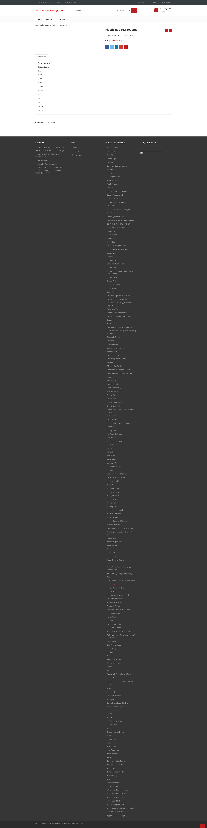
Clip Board (111, 238)
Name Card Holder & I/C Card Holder (121, 528)
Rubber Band (112, 677)
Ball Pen (110, 162)
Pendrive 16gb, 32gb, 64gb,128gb (120, 573)
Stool (109, 735)
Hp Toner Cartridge (114, 434)
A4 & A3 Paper (112, 148)
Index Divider (112, 445)
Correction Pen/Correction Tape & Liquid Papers (120, 272)
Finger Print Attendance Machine (119, 373)
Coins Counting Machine (116, 246)
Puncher (110, 620)
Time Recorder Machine (116, 772)
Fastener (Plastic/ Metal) (116, 359)
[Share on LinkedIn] (116, 47)
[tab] (41, 56)
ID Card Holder (112, 437)
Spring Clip (111, 699)
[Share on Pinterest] (126, 47)
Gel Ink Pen (111, 399)
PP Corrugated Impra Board (118, 595)
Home (39, 19)
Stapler (109, 717)
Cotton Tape (112, 277)
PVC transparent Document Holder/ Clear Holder (121, 636)
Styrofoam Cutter (114, 750)
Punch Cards (112, 617)
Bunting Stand (112, 198)
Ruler (109, 685)
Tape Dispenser (113, 754)
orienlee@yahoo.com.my (48, 164)
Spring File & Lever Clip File (117, 703)
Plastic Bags (45, 25)
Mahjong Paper (113, 492)
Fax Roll (110, 362)
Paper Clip (111, 552)
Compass (110, 257)
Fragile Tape (112, 395)
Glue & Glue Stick (113, 406)
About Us (49, 19)
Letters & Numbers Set (116, 477)
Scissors (110, 688)
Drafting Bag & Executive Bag (118, 316)
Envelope (110, 341)
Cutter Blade (112, 288)
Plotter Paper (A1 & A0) (116, 588)
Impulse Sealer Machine (116, 441)
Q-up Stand (111, 641)
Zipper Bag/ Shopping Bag (117, 815)
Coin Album (111, 242)
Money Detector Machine (117, 521)
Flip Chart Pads (113, 384)
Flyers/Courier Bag (114, 388)
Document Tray (113, 309)
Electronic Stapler (113, 337)
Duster (109, 320)
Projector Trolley (113, 606)
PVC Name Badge (114, 628)
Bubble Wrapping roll (115, 195)
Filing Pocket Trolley (115, 366)
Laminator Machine (114, 466)
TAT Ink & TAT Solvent (116, 764)
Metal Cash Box (113, 517)
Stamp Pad (111, 714)
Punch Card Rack (113, 613)
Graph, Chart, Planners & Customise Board (121, 410)
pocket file (111, 591)
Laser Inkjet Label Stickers (117, 474)
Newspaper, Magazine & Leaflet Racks (119, 533)
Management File (114, 495)
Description (41, 57)
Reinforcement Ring (114, 659)
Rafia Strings (112, 648)
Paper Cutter (112, 556)
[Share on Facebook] (107, 47)
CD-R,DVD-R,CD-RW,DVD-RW (118, 224)
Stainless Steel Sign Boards (117, 706)
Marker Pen (111, 503)
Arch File (110, 155)
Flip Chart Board (113, 380)
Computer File (112, 260)
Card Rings (111, 213)
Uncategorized (112, 786)
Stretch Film (111, 746)
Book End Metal (113, 180)
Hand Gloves (112, 419)
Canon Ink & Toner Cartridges (118, 209)
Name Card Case (113, 524)
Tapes (109, 757)
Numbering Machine (115, 542)
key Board (111, 456)
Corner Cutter (112, 267)
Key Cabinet (111, 459)
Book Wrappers (113, 184)
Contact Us (61, 19)
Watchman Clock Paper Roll (117, 790)
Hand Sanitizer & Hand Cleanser (119, 423)
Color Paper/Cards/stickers (117, 249)
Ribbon (109, 667)
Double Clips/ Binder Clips (117, 312)
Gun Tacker (111, 416)
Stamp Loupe (112, 710)
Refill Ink (110, 652)
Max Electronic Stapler (115, 510)
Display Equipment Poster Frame (119, 295)
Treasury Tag (112, 775)
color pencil (111, 253)
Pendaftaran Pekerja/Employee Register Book (119, 568)
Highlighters (111, 430)
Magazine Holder (113, 481)
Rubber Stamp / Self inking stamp (120, 681)
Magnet (110, 485)
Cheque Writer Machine (116, 227)
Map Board (111, 499)
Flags (109, 377)
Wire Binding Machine (115, 804)
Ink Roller (110, 452)
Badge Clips (111, 159)
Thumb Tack (112, 768)
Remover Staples (113, 663)
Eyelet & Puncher (113, 355)
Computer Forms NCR (115, 264)
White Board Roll (113, 801)
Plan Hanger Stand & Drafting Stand (121, 581)
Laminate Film (112, 463)
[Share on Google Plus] (121, 47)
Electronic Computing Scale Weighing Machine (121, 332)
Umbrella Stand (113, 783)
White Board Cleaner (115, 797)
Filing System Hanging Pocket (118, 370)
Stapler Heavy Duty (114, 721)
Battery (110, 169)
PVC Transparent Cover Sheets (119, 631)
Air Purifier (111, 151)
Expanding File (112, 351)
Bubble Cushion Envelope (117, 191)
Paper (109, 549)
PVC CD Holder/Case (115, 624)
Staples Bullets (112, 725)
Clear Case (111, 231)
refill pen (110, 656)
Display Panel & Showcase (117, 299)
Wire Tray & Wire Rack (115, 812)
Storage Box (112, 739)
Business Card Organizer (116, 202)
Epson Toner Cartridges (116, 348)
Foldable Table (112, 391)
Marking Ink (111, 506)
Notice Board (112, 538)
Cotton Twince (112, 281)
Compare (129, 35)
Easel (109, 323)
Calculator (111, 206)
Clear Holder (112, 235)
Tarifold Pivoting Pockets (116, 761)
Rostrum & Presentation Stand (119, 674)
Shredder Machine (114, 696)
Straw (109, 743)
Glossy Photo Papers (115, 402)
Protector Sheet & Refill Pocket (119, 610)
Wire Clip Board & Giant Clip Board (120, 808)
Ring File (110, 670)
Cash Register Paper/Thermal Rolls (120, 220)
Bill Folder (111, 173)
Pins (108, 577)
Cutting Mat (111, 292)
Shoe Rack (111, 692)
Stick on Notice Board (115, 732)
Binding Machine (113, 177)
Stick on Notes (112, 728)
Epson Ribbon (112, 344)
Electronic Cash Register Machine (120, 327)
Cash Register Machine (116, 217)
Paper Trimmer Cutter (115, 560)
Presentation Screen (115, 599)
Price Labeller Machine (115, 602)
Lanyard (110, 470)
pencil (109, 563)
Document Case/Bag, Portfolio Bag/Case (119, 304)
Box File (110, 188)
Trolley (109, 779)
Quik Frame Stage (114, 645)
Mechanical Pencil (114, 514)
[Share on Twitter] (112, 47)
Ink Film (110, 448)
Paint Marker (112, 545)
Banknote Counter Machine (117, 166)
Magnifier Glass (113, 488)
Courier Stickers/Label (115, 284)
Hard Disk (111, 427)
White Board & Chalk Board (117, 793)
